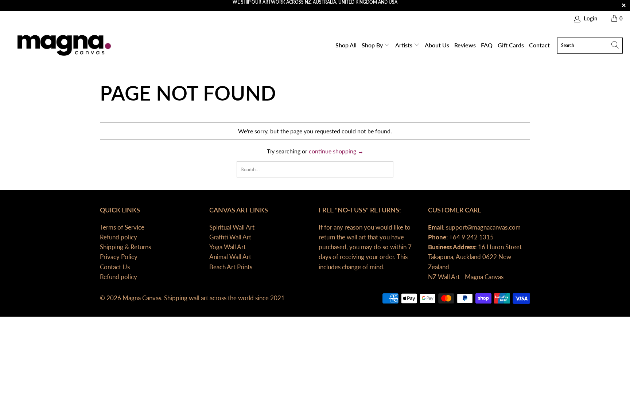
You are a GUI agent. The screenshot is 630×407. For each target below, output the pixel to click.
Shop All (346, 45)
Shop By (373, 45)
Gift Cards (511, 45)
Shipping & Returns (125, 247)
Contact (539, 45)
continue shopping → (336, 151)
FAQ (487, 45)
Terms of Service (122, 227)
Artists (404, 45)
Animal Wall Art (230, 257)
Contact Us (115, 267)
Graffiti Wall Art (230, 237)
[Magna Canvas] (62, 45)
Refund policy (118, 237)
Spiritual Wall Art (231, 227)
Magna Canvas (141, 298)
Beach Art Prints (230, 267)
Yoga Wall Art (227, 247)
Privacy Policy (118, 257)
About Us (437, 45)
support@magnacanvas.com (482, 227)
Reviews (465, 45)
